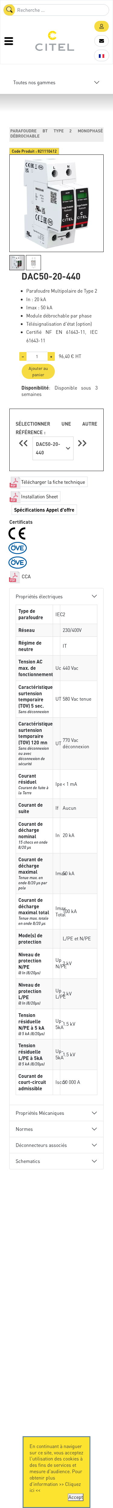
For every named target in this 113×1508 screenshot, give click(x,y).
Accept (75, 1497)
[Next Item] (82, 443)
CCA (25, 576)
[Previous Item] (24, 443)
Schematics (28, 1161)
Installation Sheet (39, 496)
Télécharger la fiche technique (53, 482)
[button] (101, 26)
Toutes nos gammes (34, 82)
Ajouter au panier (38, 371)
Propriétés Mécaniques (40, 1113)
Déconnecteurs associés (41, 1145)
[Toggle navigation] (9, 41)
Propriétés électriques (39, 596)
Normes (24, 1129)
